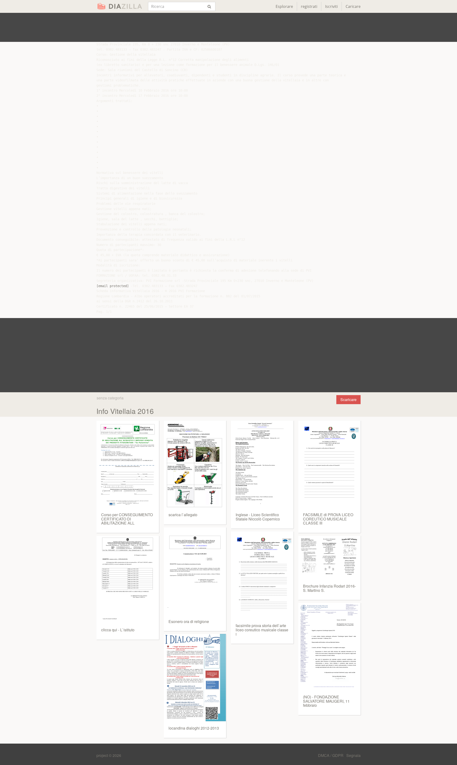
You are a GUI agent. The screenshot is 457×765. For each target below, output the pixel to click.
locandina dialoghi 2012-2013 (194, 728)
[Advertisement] (228, 27)
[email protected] (112, 286)
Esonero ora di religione (189, 621)
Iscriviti (331, 6)
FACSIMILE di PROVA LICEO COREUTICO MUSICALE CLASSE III (328, 519)
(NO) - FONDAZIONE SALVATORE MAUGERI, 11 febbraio (326, 701)
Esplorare (284, 6)
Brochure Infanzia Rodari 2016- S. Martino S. (329, 588)
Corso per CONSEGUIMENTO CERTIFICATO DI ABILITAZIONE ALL (127, 519)
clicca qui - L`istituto (117, 630)
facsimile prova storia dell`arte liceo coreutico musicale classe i (262, 630)
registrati (309, 6)
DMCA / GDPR (331, 755)
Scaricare (348, 399)
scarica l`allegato (183, 514)
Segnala (353, 755)
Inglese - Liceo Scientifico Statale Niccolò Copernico (258, 517)
